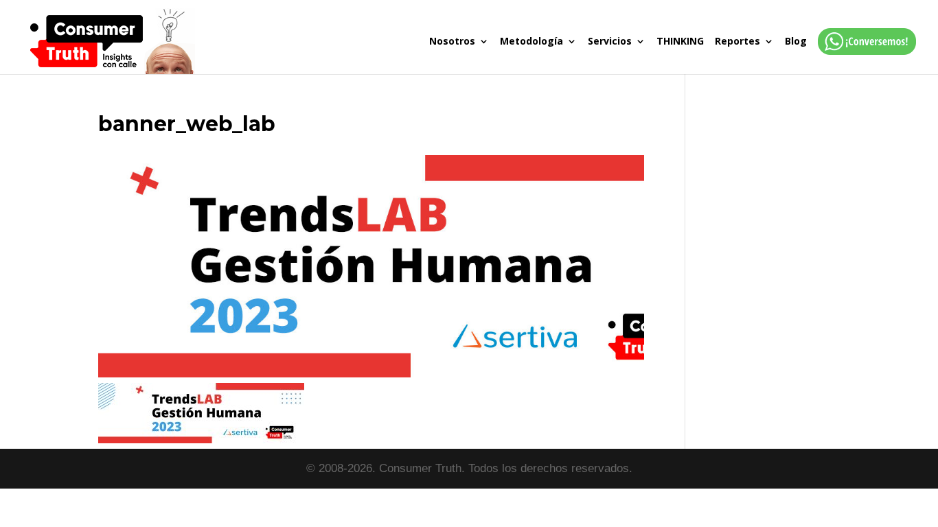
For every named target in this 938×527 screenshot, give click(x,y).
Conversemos (863, 55)
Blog (796, 41)
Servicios (610, 41)
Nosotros (452, 41)
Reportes (737, 41)
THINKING (680, 41)
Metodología (531, 41)
